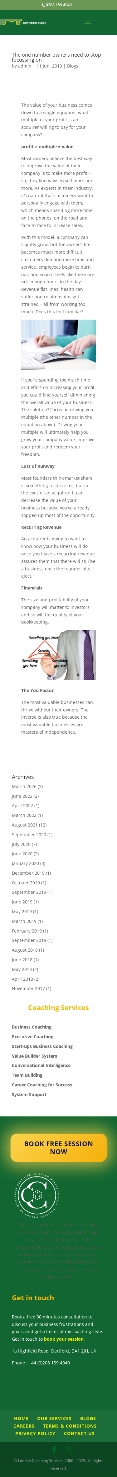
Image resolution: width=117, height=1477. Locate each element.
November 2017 (28, 988)
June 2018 (22, 960)
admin (25, 66)
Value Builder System (34, 1056)
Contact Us (79, 1433)
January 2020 (25, 863)
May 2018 (22, 969)
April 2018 (22, 979)
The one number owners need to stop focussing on (56, 57)
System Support (29, 1094)
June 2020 (22, 854)
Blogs (72, 66)
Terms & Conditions (70, 1426)
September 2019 (29, 892)
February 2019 (27, 931)
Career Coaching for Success (42, 1085)
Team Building (27, 1075)
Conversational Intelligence (41, 1065)
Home (21, 1418)
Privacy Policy (35, 1433)
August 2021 (25, 825)
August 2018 (25, 950)
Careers (24, 1426)
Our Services (54, 1418)
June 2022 (22, 796)
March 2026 (24, 786)
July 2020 (21, 844)
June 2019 (22, 902)
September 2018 (29, 940)
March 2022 (24, 815)
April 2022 (22, 805)
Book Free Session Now (58, 1147)
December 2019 (28, 873)
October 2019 (26, 883)
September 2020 (29, 834)
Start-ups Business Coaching (42, 1046)
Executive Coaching (32, 1036)
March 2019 (24, 921)
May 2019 (22, 911)
